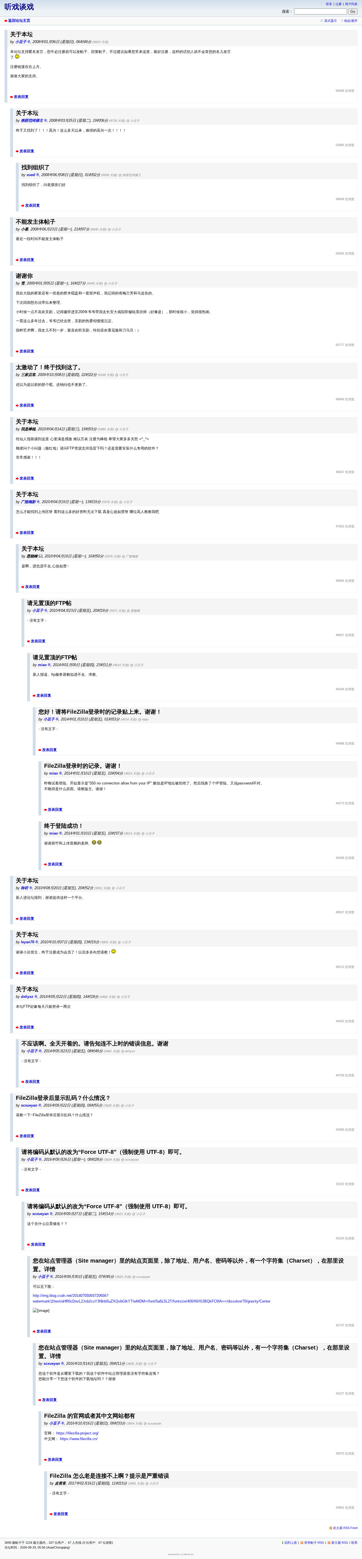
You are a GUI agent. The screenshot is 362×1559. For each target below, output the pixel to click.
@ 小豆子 (133, 120)
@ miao (143, 719)
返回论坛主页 (19, 20)
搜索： (287, 11)
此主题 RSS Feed (345, 1528)
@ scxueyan (130, 1159)
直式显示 (330, 20)
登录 (329, 4)
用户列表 (351, 4)
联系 (354, 1542)
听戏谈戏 (19, 7)
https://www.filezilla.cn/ (79, 1439)
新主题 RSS (339, 1542)
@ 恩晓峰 (133, 610)
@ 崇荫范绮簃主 (129, 175)
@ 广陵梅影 (130, 556)
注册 (338, 4)
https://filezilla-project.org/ (77, 1433)
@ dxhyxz (128, 1051)
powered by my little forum (181, 1554)
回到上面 (291, 1542)
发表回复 (21, 97)
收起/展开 (350, 20)
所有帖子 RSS (314, 1542)
